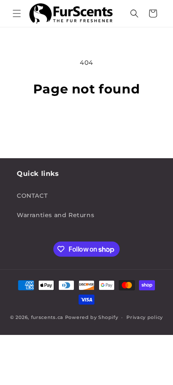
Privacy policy (144, 317)
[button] (17, 13)
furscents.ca (47, 317)
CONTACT (32, 195)
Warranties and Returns (55, 215)
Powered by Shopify (91, 317)
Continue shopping (86, 119)
